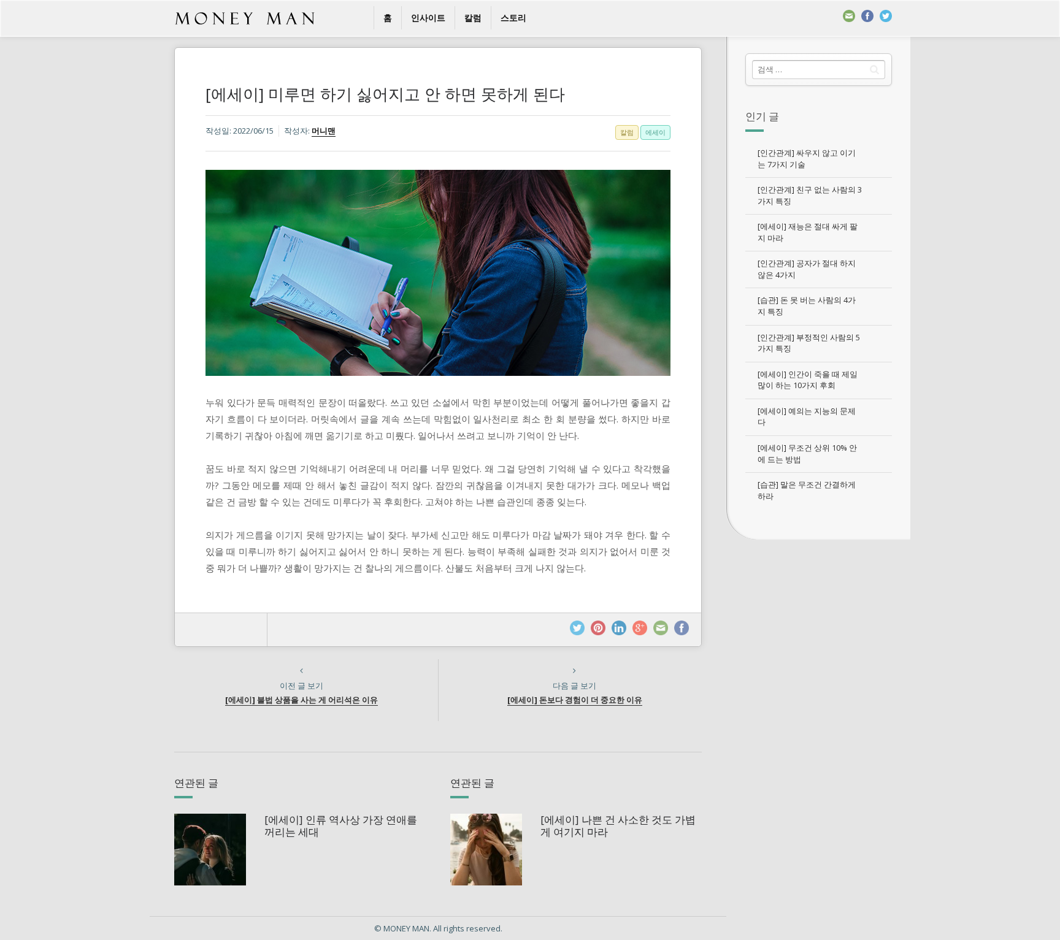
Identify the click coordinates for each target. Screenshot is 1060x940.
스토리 (513, 17)
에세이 (655, 132)
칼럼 (473, 17)
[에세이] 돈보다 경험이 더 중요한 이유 (574, 699)
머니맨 (324, 130)
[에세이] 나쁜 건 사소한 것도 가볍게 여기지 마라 (618, 825)
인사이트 (428, 17)
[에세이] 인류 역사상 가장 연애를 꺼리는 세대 (340, 825)
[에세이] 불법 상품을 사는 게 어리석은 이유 (301, 699)
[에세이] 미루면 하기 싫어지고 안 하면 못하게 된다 (385, 94)
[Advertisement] (818, 730)
